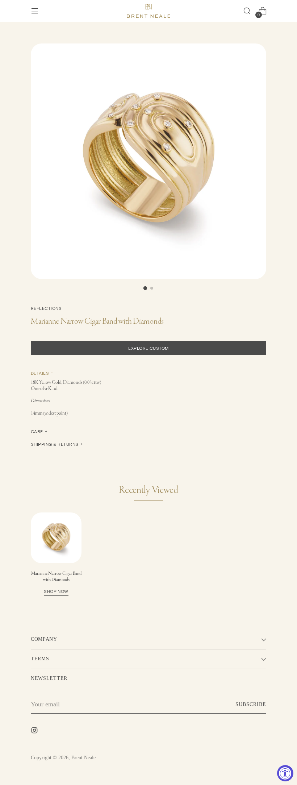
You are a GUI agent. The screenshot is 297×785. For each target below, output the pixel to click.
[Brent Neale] (148, 11)
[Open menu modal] (34, 11)
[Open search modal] (246, 11)
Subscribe (250, 704)
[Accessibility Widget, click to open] (285, 773)
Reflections (46, 308)
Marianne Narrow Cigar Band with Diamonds (56, 582)
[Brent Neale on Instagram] (35, 732)
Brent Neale (83, 757)
